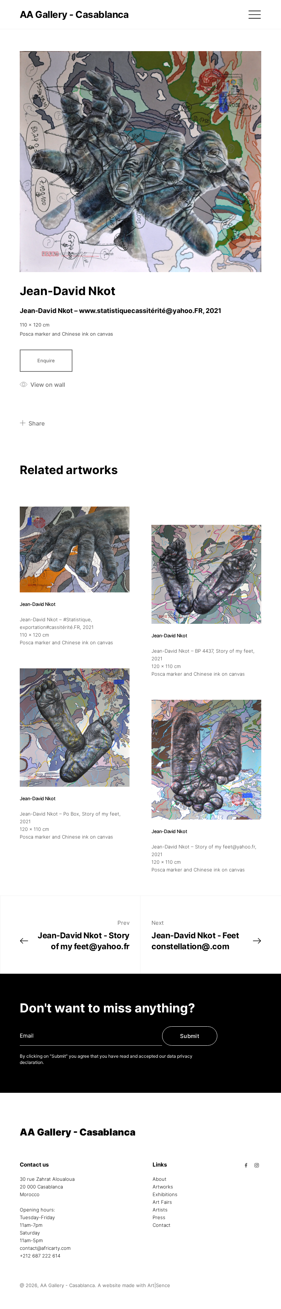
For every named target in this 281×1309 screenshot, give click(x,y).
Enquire (46, 360)
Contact (162, 1225)
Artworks (163, 1187)
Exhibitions (165, 1194)
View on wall (47, 384)
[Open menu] (254, 14)
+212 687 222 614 (40, 1256)
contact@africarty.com (45, 1248)
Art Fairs (162, 1202)
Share (37, 423)
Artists (160, 1210)
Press (159, 1217)
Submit (189, 1036)
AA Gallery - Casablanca (74, 14)
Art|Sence (158, 1285)
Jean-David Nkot (67, 291)
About (159, 1179)
